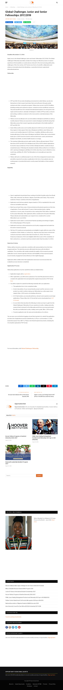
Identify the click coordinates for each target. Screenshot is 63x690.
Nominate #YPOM (37, 684)
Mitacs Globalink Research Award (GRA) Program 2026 (19, 588)
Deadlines (28, 684)
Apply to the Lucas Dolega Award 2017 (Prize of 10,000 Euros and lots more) (44, 396)
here (11, 281)
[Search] (57, 2)
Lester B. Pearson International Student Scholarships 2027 (20, 591)
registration (27, 274)
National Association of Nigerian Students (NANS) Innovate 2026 (22, 603)
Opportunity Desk (10, 19)
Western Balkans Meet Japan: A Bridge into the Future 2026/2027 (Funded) (24, 585)
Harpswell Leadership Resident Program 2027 (16, 463)
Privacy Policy (52, 684)
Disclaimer (29, 686)
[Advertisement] (31, 87)
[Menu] (6, 2)
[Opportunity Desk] (31, 2)
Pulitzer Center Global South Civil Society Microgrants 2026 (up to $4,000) (24, 600)
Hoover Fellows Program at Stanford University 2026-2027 (15, 437)
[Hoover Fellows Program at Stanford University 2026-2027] (18, 426)
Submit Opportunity (20, 684)
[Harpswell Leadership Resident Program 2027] (18, 452)
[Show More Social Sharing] (34, 22)
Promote (45, 684)
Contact (36, 686)
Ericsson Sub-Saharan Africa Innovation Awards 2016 (18, 396)
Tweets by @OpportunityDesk (13, 617)
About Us (11, 684)
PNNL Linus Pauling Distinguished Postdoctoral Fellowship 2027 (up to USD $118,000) (44, 438)
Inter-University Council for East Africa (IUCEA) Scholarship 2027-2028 (23, 606)
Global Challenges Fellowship (29, 348)
